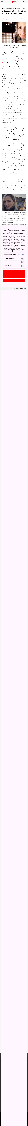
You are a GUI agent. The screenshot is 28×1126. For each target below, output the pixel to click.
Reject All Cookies (14, 271)
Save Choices (14, 280)
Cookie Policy (9, 251)
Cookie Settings (14, 284)
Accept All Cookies (14, 276)
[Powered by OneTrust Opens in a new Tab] (20, 289)
